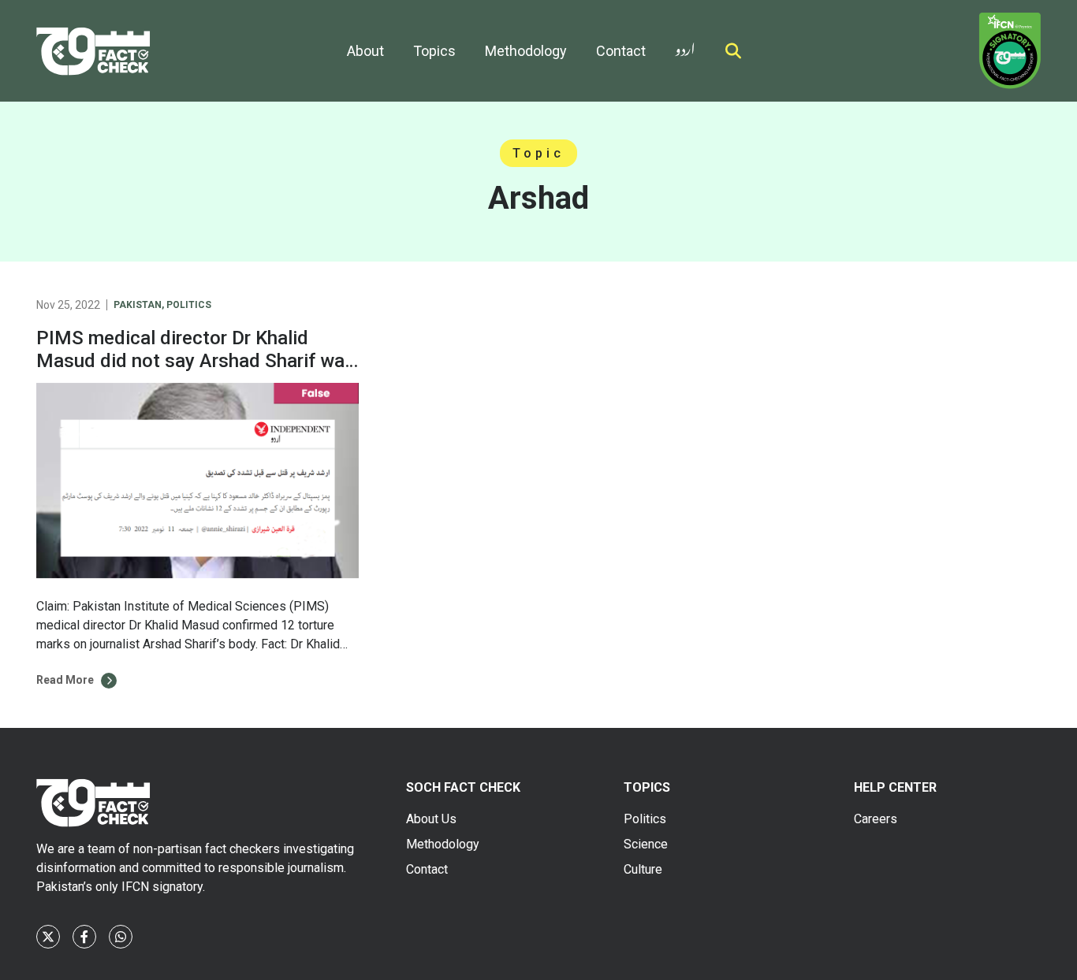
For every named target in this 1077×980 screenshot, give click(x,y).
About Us (431, 818)
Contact (621, 51)
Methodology (526, 51)
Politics (188, 304)
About (365, 51)
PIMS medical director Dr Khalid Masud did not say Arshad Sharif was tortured (195, 361)
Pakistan (138, 304)
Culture (643, 869)
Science (646, 844)
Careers (875, 818)
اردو (685, 46)
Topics (434, 51)
